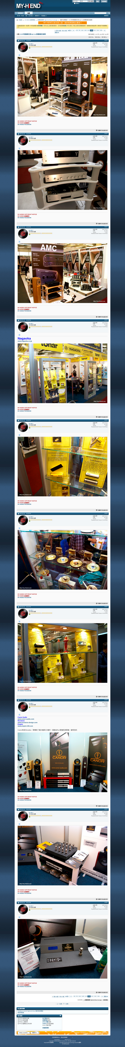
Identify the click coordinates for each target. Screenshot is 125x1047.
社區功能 (30, 15)
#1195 (106, 420)
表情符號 (45, 1020)
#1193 (106, 226)
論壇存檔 (91, 1033)
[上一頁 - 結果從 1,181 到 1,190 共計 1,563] (73, 31)
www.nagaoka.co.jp (25, 341)
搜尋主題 (97, 37)
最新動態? (20, 13)
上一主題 (59, 1004)
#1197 (106, 606)
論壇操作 (37, 15)
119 (88, 30)
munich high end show (29, 1011)
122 (98, 30)
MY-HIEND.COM (84, 1033)
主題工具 (90, 37)
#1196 (106, 513)
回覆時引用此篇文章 (103, 130)
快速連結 (43, 15)
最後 (56, 32)
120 (92, 30)
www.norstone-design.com (27, 722)
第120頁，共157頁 (61, 30)
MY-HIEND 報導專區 (30, 20)
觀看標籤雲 (21, 1012)
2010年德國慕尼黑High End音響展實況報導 (33, 34)
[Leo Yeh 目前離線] (23, 47)
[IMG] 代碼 (45, 1022)
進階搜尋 (106, 15)
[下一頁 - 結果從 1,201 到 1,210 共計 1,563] (104, 31)
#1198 (106, 699)
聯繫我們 (77, 1033)
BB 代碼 (44, 1018)
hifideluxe (20, 1011)
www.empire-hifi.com (25, 726)
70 (79, 30)
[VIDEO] (44, 1023)
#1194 (106, 320)
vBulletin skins (59, 1043)
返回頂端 (105, 1000)
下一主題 (65, 1004)
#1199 (106, 809)
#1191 (106, 40)
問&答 (22, 15)
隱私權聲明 (98, 1033)
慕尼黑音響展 (39, 1011)
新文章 (18, 15)
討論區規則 (45, 1028)
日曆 (26, 15)
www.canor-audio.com (26, 719)
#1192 (106, 133)
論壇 (29, 13)
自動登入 (77, 3)
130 (101, 30)
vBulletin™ (62, 1039)
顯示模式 (104, 37)
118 (85, 30)
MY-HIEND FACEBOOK (24, 124)
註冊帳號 (104, 1)
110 (82, 30)
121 (95, 30)
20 (77, 30)
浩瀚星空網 (56, 1042)
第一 (70, 30)
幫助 (97, 1)
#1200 (106, 902)
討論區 (20, 20)
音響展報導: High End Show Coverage (47, 20)
